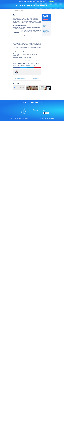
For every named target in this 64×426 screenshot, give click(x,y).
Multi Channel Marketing (46, 32)
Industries (34, 1)
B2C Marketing (45, 26)
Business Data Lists (26, 1)
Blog (15, 10)
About (41, 1)
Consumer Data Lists (20, 1)
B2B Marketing (45, 25)
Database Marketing (45, 30)
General (48, 31)
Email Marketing (45, 31)
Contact (44, 1)
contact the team (30, 65)
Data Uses (37, 1)
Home (13, 10)
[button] (16, 67)
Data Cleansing (30, 1)
